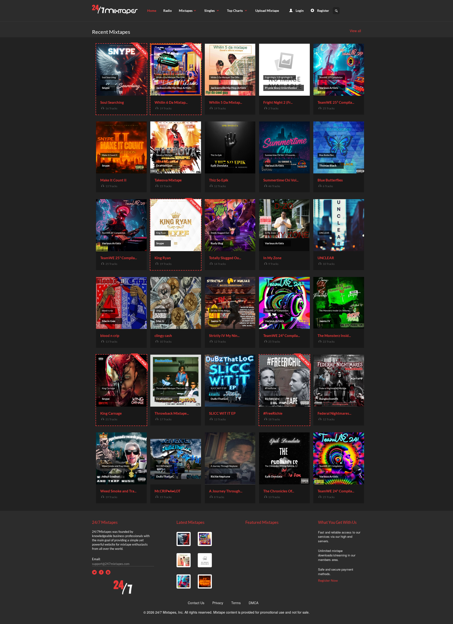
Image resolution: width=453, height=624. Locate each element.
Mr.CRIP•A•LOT (167, 491)
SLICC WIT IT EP (222, 413)
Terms (236, 602)
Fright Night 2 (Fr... (278, 102)
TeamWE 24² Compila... (281, 335)
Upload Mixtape (267, 11)
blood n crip (109, 335)
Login (299, 11)
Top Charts (235, 11)
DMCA (253, 602)
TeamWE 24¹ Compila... (336, 491)
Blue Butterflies (330, 180)
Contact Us (196, 602)
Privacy (217, 602)
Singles (209, 11)
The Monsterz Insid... (334, 335)
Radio (167, 11)
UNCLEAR (326, 258)
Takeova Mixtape (168, 180)
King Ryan (163, 258)
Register (322, 11)
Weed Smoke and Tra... (118, 491)
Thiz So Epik (218, 180)
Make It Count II (113, 180)
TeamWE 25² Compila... (336, 102)
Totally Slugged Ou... (225, 258)
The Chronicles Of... (278, 491)
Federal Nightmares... (334, 413)
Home (151, 11)
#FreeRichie (272, 413)
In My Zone (272, 258)
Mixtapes (186, 11)
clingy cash (163, 335)
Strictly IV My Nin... (224, 335)
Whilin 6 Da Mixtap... (171, 102)
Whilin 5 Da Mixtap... (225, 102)
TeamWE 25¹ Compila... (118, 258)
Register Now (328, 580)
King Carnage (111, 413)
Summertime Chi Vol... (280, 180)
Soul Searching (112, 102)
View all (355, 30)
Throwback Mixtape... (172, 413)
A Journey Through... (225, 491)
